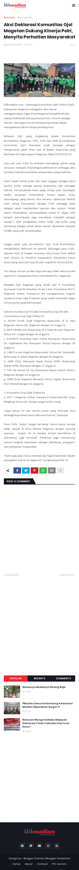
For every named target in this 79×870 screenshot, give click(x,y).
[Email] (52, 470)
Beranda (9, 17)
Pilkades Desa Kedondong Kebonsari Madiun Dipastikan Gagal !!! (47, 705)
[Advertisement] (39, 621)
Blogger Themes (34, 858)
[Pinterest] (34, 470)
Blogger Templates (58, 858)
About (29, 864)
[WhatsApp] (43, 470)
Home (16, 864)
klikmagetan (25, 17)
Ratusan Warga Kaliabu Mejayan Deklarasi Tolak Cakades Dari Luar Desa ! (45, 723)
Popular (15, 678)
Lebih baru (12, 575)
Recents (39, 678)
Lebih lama (66, 575)
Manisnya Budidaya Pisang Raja (44, 687)
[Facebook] (17, 470)
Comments (63, 678)
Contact (42, 864)
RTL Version (59, 864)
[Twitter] (26, 470)
